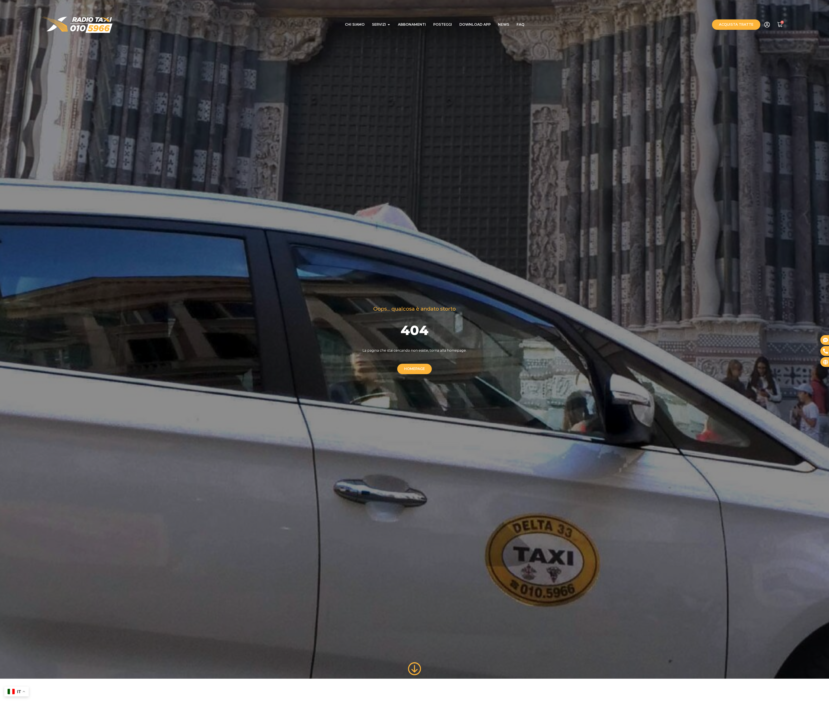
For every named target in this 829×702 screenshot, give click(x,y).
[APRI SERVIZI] (389, 24)
